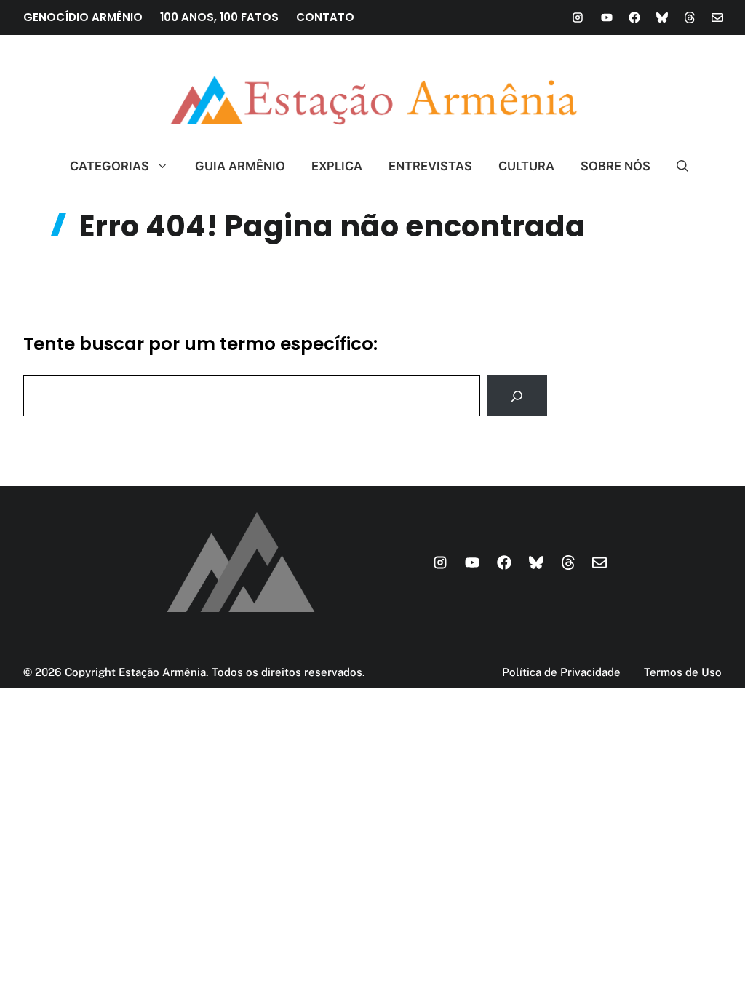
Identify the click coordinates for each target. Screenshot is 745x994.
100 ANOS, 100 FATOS (219, 17)
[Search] (517, 395)
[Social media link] (577, 17)
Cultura (526, 166)
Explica (336, 166)
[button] (676, 166)
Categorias (109, 166)
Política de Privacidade (561, 672)
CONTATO (325, 17)
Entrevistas (430, 166)
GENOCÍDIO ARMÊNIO (83, 17)
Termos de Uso (683, 672)
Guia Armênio (240, 166)
